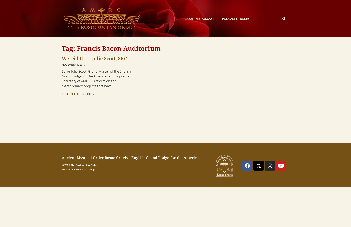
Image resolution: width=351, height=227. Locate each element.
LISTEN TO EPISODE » (78, 94)
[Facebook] (247, 166)
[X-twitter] (259, 166)
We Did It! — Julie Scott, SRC (94, 58)
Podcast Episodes (235, 18)
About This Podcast (199, 18)
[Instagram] (270, 166)
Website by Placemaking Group (78, 169)
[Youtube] (281, 166)
